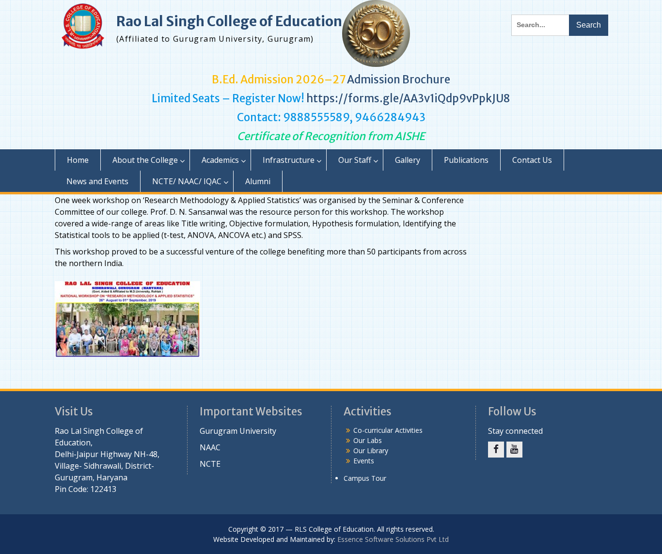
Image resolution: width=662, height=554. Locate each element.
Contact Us (532, 160)
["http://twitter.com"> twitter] (496, 450)
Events (363, 460)
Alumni (257, 181)
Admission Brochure (398, 79)
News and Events (97, 181)
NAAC (210, 447)
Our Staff (354, 160)
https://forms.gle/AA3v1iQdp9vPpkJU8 (408, 98)
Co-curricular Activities (388, 430)
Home (78, 160)
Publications (466, 160)
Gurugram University (238, 431)
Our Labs (367, 440)
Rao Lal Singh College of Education (229, 21)
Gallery (407, 160)
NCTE (210, 464)
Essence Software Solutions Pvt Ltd (393, 539)
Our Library (370, 450)
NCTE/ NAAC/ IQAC (186, 181)
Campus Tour (365, 478)
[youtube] (514, 450)
